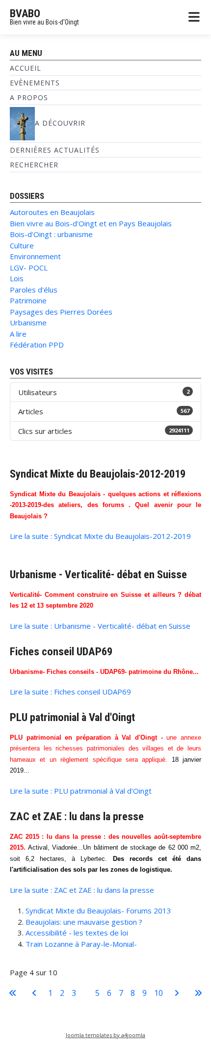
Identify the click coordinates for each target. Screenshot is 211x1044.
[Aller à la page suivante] (176, 993)
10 (158, 993)
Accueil (25, 68)
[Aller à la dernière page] (198, 993)
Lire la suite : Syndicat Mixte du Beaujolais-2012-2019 (100, 536)
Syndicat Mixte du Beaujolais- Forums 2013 (98, 910)
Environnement (35, 256)
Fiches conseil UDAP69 (61, 651)
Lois (17, 278)
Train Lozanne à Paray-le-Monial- (81, 944)
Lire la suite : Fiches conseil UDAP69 (70, 691)
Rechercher (34, 164)
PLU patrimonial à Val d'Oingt (72, 717)
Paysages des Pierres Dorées (61, 312)
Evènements (35, 82)
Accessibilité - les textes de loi (77, 932)
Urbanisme (28, 322)
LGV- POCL (29, 267)
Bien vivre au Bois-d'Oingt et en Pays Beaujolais (91, 223)
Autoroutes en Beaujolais (52, 212)
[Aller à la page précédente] (34, 993)
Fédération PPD (37, 344)
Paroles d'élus (33, 289)
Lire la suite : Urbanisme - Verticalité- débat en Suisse (100, 626)
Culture (22, 245)
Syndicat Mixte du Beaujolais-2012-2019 (97, 473)
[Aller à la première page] (13, 993)
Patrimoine (28, 300)
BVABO (25, 13)
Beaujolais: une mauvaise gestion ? (84, 922)
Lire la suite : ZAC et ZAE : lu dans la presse (82, 890)
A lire (18, 334)
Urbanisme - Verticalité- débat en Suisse (98, 574)
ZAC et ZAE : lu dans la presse (77, 816)
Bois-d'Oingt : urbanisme (51, 234)
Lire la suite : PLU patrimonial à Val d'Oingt (81, 791)
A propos (29, 97)
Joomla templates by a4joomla (105, 1035)
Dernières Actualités (55, 150)
